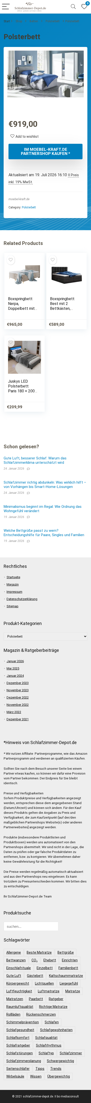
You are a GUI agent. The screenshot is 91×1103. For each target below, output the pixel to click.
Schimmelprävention (22, 1022)
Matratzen (14, 999)
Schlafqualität (46, 1038)
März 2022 (14, 712)
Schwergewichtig (60, 1061)
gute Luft (13, 976)
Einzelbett (45, 968)
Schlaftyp (46, 1053)
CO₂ (35, 960)
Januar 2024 (15, 675)
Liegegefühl (69, 983)
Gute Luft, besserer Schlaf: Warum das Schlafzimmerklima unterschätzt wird (35, 460)
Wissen (35, 1076)
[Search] (73, 6)
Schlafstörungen (19, 1053)
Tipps (39, 1069)
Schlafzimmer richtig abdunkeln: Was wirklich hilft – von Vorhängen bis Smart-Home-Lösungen (45, 484)
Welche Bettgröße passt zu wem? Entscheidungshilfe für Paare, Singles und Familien (44, 532)
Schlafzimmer (71, 1053)
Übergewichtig (58, 1076)
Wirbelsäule (15, 1076)
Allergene (13, 952)
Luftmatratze (48, 991)
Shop (19, 21)
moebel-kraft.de (19, 199)
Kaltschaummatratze (66, 976)
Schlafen (52, 1022)
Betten (34, 21)
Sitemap (12, 606)
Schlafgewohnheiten (56, 1030)
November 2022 (18, 705)
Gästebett (35, 976)
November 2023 (18, 690)
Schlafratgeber (18, 1045)
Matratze (72, 991)
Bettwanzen (16, 960)
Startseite (13, 577)
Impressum (14, 591)
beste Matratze (39, 952)
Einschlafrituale (18, 968)
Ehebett (49, 960)
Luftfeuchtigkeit (19, 991)
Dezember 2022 (18, 697)
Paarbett (36, 999)
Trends (55, 1069)
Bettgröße (66, 952)
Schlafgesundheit (20, 1030)
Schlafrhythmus (48, 1045)
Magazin (13, 584)
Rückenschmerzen (41, 1014)
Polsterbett (53, 21)
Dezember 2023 (18, 683)
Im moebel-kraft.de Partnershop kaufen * (45, 151)
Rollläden (13, 1014)
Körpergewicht (17, 983)
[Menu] (6, 6)
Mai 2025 (13, 668)
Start (7, 21)
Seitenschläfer (18, 1069)
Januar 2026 (15, 661)
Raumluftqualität (19, 1007)
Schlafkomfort (17, 1038)
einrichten (70, 960)
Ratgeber (56, 999)
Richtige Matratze (53, 1007)
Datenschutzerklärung (22, 599)
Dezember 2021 (18, 719)
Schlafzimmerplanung (23, 1061)
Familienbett (68, 968)
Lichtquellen (44, 983)
